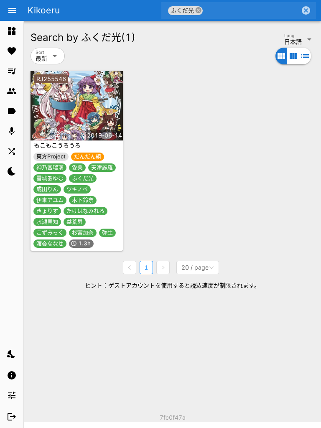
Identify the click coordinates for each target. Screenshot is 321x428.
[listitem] (11, 31)
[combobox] (251, 10)
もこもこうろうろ (57, 145)
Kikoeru (44, 10)
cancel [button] (198, 10)
